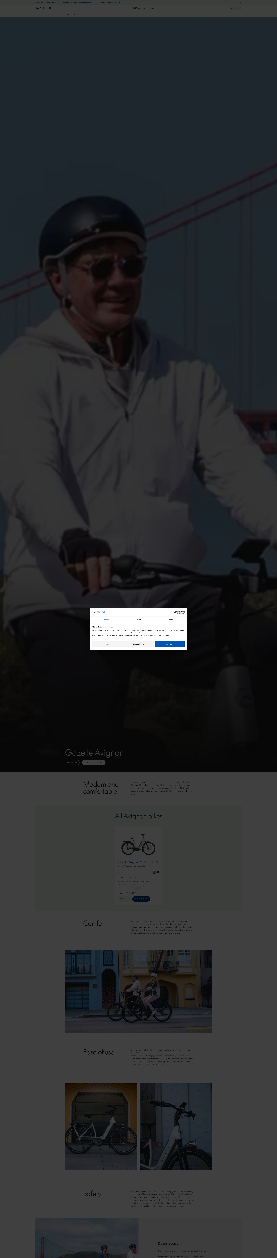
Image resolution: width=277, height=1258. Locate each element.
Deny (107, 644)
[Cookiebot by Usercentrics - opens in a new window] (175, 612)
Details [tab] (138, 619)
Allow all (169, 644)
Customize (137, 644)
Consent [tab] (106, 620)
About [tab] (171, 619)
